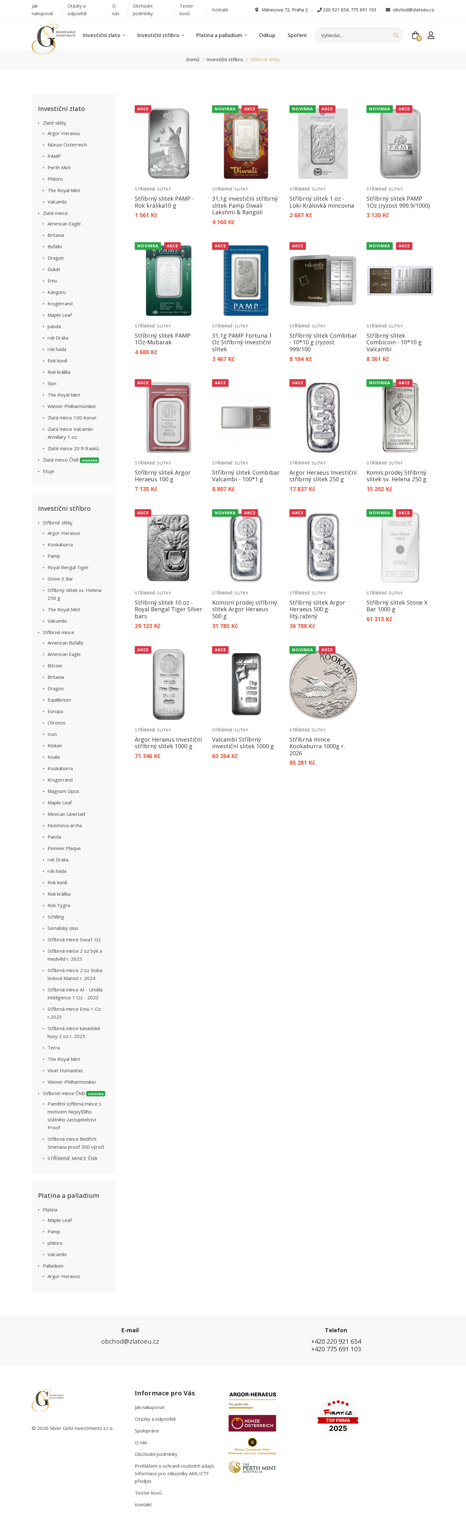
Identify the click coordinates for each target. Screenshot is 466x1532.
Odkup (267, 35)
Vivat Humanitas (65, 1070)
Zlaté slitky (54, 123)
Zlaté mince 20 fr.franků (73, 448)
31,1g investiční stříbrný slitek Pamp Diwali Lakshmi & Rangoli (245, 205)
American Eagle (64, 223)
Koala (54, 757)
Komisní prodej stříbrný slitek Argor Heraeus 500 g (244, 609)
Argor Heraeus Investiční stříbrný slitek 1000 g (168, 743)
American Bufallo (65, 642)
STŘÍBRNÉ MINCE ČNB (72, 1158)
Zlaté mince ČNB (70, 460)
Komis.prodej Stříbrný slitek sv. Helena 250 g (396, 476)
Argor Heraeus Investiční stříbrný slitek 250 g (323, 476)
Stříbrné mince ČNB (73, 1093)
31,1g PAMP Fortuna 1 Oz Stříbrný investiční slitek (242, 342)
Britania (56, 235)
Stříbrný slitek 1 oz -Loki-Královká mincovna (321, 202)
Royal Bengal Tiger (68, 567)
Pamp (54, 556)
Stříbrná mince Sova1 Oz (74, 939)
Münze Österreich (67, 144)
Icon (52, 734)
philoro (55, 1243)
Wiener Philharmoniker (72, 406)
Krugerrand (60, 303)
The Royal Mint (64, 190)
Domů (192, 59)
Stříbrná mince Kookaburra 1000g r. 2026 (317, 746)
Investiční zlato (102, 35)
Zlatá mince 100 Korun (72, 417)
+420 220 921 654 (336, 1341)
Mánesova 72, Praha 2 (284, 10)
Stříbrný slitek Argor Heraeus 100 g (163, 476)
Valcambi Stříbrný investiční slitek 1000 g (243, 743)
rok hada (57, 349)
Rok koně (57, 360)
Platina (50, 1209)
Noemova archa (65, 825)
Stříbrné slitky (153, 189)
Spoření (297, 35)
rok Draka (58, 337)
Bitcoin (55, 665)
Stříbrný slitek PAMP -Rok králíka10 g (164, 202)
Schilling (56, 916)
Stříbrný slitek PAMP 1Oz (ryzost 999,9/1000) (398, 202)
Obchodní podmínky (143, 9)
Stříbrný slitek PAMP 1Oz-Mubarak (163, 339)
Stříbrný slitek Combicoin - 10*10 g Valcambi (394, 342)
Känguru (57, 292)
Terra (54, 1047)
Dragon (56, 258)
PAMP (54, 156)
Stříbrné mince (58, 632)
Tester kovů (186, 9)
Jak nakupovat (42, 9)
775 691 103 (363, 10)
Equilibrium (59, 700)
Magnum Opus (63, 791)
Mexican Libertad (66, 814)
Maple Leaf (60, 315)
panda (54, 326)
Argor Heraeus (64, 133)
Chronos (57, 722)
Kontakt (220, 10)
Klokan (55, 745)
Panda (54, 837)
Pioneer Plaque (64, 848)
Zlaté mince (55, 213)
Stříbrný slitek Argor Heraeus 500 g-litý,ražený (317, 609)
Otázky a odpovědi (77, 9)
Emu (52, 280)
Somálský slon (63, 928)
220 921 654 (335, 10)
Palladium (53, 1266)
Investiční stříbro (159, 35)
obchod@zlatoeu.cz (413, 10)
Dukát (54, 269)
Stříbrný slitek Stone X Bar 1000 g (396, 606)
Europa (55, 711)
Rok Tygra (59, 905)
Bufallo (55, 246)
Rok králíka (59, 372)
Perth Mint (59, 167)
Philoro (55, 179)
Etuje (48, 471)
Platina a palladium (219, 35)
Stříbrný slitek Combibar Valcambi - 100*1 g (246, 476)
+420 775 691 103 (336, 1349)
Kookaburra (60, 544)
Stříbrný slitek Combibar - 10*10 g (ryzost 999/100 (323, 342)
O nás (116, 9)
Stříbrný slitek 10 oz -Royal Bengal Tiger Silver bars (168, 609)
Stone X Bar (60, 578)
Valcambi (57, 201)
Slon (52, 383)
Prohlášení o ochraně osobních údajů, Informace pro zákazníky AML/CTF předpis (175, 1473)
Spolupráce (147, 1430)
